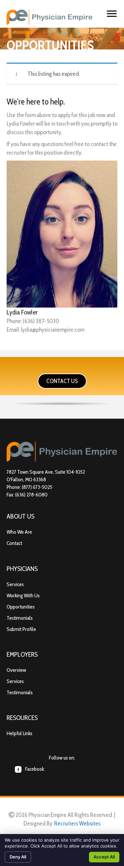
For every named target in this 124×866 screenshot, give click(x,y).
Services (15, 584)
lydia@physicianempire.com (52, 329)
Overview (16, 670)
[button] (62, 381)
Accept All (104, 856)
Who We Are (19, 532)
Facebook (34, 769)
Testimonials (20, 618)
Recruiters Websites (77, 823)
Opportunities (21, 607)
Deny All (18, 856)
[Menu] (111, 13)
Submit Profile (21, 629)
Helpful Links (19, 733)
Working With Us (23, 595)
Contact (14, 543)
